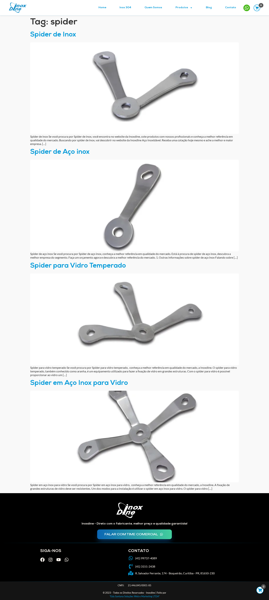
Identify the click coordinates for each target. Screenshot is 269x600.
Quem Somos (153, 7)
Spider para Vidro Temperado (78, 266)
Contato (230, 7)
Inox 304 (125, 7)
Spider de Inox (53, 35)
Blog (209, 7)
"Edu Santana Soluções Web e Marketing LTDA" (135, 596)
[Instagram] (50, 559)
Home (102, 7)
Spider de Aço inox (59, 152)
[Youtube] (58, 559)
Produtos (181, 7)
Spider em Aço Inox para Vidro (79, 383)
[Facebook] (42, 559)
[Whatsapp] (66, 559)
